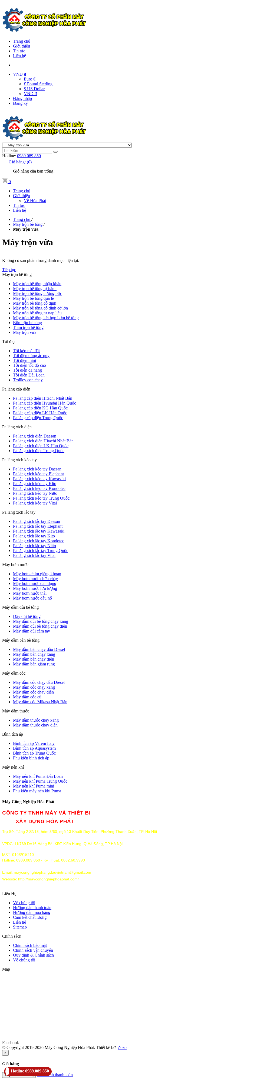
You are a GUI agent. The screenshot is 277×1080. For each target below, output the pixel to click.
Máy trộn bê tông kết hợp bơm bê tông (46, 317)
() (20, 162)
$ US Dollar (34, 88)
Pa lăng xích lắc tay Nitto (34, 545)
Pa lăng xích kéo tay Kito (34, 483)
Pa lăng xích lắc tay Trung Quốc (40, 550)
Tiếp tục (9, 269)
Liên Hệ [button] (9, 893)
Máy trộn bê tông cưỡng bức (37, 293)
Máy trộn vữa (24, 332)
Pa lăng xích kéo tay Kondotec (39, 488)
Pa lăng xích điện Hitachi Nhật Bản (43, 441)
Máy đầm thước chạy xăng (36, 720)
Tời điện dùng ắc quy (31, 355)
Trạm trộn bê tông (28, 327)
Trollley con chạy (28, 380)
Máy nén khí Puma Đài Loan (38, 776)
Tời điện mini (24, 360)
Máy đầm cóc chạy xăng (34, 687)
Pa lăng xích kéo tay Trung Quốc (41, 498)
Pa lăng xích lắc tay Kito (34, 536)
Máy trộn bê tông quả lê (33, 298)
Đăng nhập (22, 98)
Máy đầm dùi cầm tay (31, 631)
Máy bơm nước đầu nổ (32, 598)
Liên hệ (19, 55)
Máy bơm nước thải (30, 593)
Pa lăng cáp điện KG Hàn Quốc (40, 408)
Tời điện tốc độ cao (29, 365)
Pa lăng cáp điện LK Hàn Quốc (40, 413)
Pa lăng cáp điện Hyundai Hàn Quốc (44, 403)
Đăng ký (20, 103)
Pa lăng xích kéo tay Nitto (35, 493)
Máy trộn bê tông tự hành (35, 288)
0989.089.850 (29, 155)
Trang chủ (21, 41)
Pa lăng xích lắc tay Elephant (37, 526)
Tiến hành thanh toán (55, 1074)
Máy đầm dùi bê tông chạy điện (40, 626)
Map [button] (6, 969)
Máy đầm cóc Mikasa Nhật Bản (40, 701)
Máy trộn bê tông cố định (34, 303)
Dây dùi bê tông (27, 616)
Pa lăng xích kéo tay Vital (35, 503)
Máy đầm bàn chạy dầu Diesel (39, 649)
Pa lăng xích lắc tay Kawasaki (38, 531)
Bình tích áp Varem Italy (34, 743)
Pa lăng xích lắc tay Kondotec (38, 541)
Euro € (29, 79)
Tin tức (19, 51)
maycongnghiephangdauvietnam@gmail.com (52, 872)
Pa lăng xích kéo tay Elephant (38, 474)
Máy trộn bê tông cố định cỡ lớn (40, 308)
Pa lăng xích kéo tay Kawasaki (39, 478)
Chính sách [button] (11, 936)
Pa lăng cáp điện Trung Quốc (38, 417)
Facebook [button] (10, 1042)
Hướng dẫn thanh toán (32, 907)
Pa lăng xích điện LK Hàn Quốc (40, 445)
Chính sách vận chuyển (33, 950)
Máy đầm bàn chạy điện (33, 659)
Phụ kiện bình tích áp (31, 758)
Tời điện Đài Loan (29, 375)
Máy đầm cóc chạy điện (33, 692)
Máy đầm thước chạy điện (35, 725)
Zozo (122, 1047)
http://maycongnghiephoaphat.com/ (48, 879)
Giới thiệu (21, 46)
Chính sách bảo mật (30, 945)
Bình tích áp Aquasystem (34, 748)
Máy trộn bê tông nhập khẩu (37, 283)
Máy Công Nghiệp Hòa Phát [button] (28, 801)
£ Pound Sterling (38, 84)
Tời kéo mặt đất (26, 350)
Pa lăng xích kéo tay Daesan (37, 469)
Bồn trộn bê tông (27, 322)
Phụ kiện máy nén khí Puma (37, 791)
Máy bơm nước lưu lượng (35, 588)
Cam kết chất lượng (30, 917)
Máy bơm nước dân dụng (34, 583)
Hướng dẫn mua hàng (31, 912)
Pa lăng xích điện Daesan (34, 436)
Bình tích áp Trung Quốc (34, 753)
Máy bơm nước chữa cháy (35, 578)
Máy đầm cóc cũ (27, 697)
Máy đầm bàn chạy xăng (34, 654)
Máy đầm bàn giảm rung (34, 664)
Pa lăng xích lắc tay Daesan (36, 521)
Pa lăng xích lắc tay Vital (34, 555)
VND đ (30, 93)
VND (19, 74)
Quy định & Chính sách (33, 955)
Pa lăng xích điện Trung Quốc (38, 450)
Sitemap (20, 927)
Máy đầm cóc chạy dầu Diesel (39, 682)
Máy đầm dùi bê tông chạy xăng (40, 621)
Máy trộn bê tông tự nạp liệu (37, 313)
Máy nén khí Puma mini (33, 786)
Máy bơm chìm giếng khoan (37, 573)
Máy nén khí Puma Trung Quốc (40, 781)
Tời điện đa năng (27, 370)
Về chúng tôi (24, 902)
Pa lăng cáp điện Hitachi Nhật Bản (42, 398)
